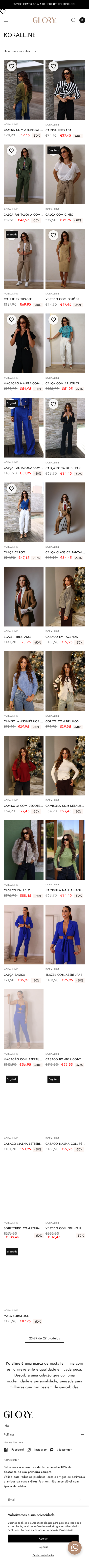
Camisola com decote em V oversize (24, 806)
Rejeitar (43, 1547)
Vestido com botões (62, 299)
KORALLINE (11, 124)
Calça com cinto (59, 214)
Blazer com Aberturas (63, 975)
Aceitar (43, 1538)
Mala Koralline (16, 1316)
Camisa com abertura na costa (24, 130)
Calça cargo (14, 552)
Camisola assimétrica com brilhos (24, 721)
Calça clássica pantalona (65, 552)
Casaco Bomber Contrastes (65, 1059)
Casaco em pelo (17, 890)
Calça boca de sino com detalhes (65, 468)
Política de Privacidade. (60, 1530)
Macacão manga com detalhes (24, 383)
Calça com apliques (62, 383)
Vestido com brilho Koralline (65, 1228)
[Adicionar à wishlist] (12, 66)
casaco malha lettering (24, 1144)
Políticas (9, 1434)
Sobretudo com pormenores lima (24, 1228)
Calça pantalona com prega (24, 468)
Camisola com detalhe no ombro (65, 806)
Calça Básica (14, 975)
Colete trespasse (18, 299)
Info (6, 1425)
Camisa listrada (58, 130)
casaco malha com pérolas (65, 1144)
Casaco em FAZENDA (61, 637)
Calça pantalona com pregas (24, 214)
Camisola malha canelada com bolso (65, 890)
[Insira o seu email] (80, 1499)
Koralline (11, 209)
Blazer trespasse (18, 637)
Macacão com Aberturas (24, 1059)
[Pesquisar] (73, 20)
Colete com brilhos (62, 721)
